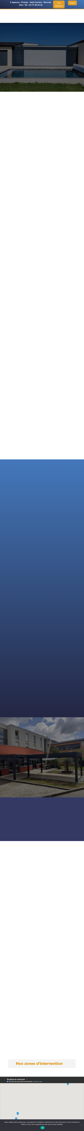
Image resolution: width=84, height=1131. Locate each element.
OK (43, 1128)
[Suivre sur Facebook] (17, 942)
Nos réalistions (59, 4)
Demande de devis (19, 78)
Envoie (70, 1041)
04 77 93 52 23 (35, 5)
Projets (72, 3)
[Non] (81, 1125)
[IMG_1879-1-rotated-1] (67, 304)
